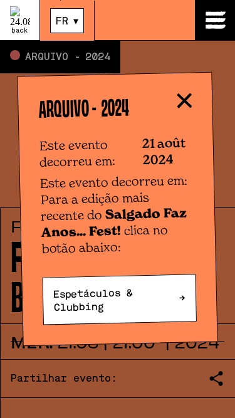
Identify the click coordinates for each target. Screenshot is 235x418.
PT (62, 41)
